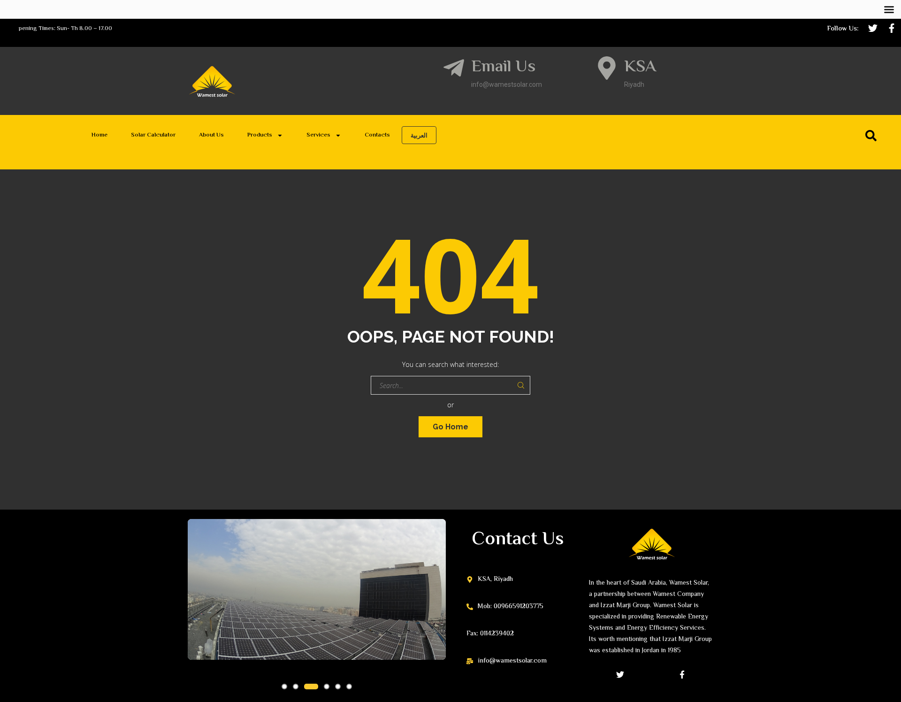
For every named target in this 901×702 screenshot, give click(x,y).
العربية (419, 135)
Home (99, 135)
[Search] (873, 135)
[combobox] (701, 137)
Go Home (450, 426)
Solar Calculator (153, 135)
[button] (284, 686)
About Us (211, 135)
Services (318, 135)
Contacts (377, 135)
